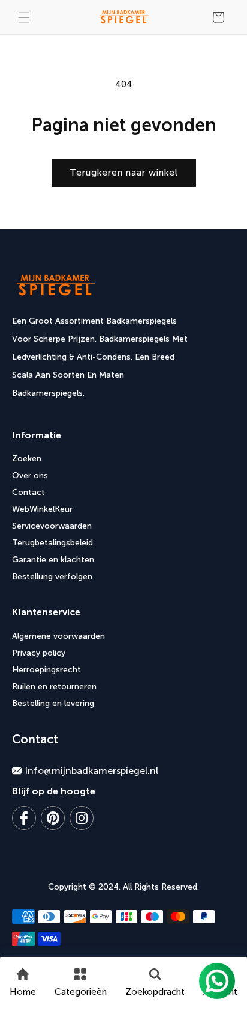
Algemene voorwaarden (58, 636)
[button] (24, 17)
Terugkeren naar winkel (124, 172)
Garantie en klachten (53, 560)
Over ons (30, 475)
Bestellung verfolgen (52, 576)
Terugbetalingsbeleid (52, 543)
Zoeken (26, 458)
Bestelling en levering (53, 703)
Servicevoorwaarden (52, 526)
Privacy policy (38, 653)
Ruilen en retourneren (54, 686)
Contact (28, 492)
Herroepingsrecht (46, 670)
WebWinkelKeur (42, 509)
